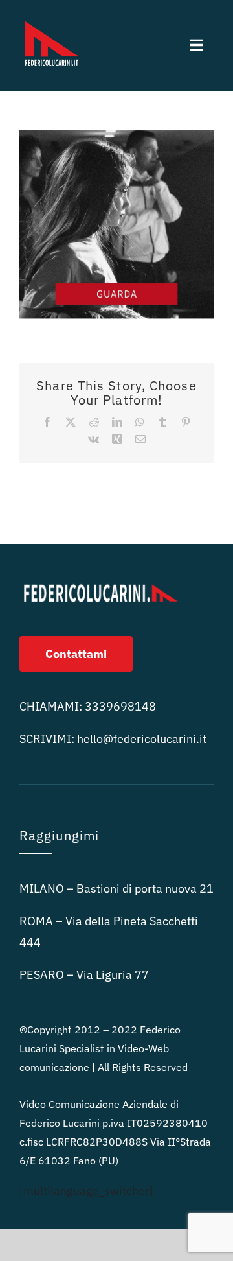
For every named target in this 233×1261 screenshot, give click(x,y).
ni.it (141, 738)
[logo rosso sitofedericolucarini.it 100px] (51, 18)
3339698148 (120, 706)
